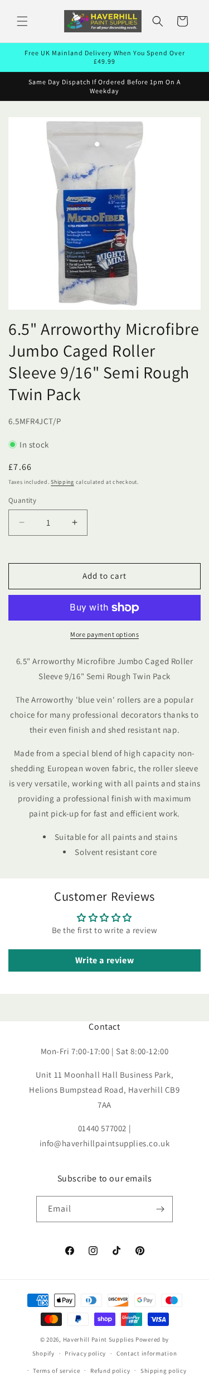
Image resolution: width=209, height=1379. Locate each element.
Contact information (146, 1353)
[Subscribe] (160, 1209)
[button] (22, 21)
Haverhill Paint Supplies (98, 1339)
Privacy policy (85, 1353)
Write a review (104, 960)
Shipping (62, 482)
